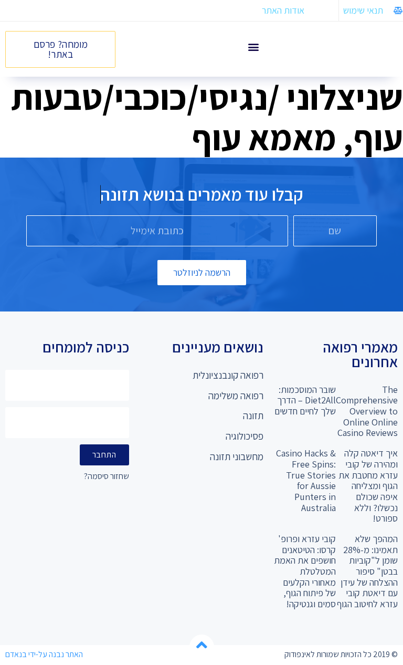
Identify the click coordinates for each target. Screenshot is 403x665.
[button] (253, 46)
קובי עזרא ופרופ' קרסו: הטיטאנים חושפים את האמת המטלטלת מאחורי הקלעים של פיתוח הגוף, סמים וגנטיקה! (305, 571)
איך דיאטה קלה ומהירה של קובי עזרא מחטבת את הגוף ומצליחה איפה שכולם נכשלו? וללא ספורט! (368, 485)
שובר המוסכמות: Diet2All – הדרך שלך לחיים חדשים (305, 400)
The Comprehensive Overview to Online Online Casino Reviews (367, 411)
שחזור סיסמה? (106, 477)
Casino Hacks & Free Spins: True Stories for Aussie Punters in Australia (306, 480)
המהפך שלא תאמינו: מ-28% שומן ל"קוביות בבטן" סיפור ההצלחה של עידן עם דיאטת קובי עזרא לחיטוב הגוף (367, 571)
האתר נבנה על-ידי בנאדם (44, 654)
